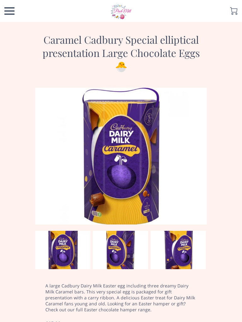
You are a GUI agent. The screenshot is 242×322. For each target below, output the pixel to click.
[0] (234, 11)
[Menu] (9, 11)
